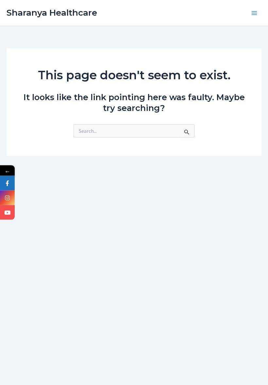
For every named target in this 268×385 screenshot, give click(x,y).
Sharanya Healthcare (52, 13)
